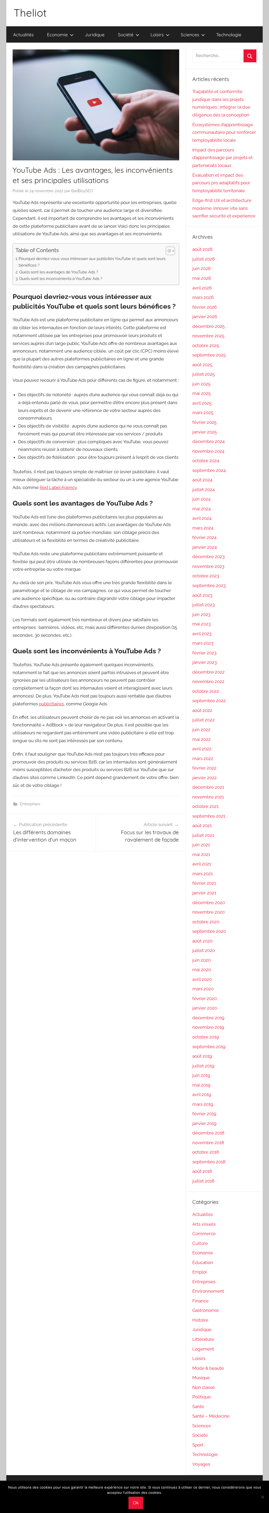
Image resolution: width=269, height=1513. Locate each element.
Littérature (203, 1339)
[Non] (262, 1497)
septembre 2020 (209, 931)
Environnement (208, 1291)
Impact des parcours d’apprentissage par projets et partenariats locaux (222, 157)
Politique (201, 1396)
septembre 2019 (208, 1046)
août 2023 (202, 595)
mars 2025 (202, 412)
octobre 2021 (205, 806)
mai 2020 (201, 969)
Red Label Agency (58, 487)
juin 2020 (201, 960)
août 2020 (202, 941)
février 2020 (204, 998)
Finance (200, 1300)
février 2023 (204, 652)
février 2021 (204, 883)
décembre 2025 (208, 326)
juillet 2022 (203, 719)
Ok (136, 1502)
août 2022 (202, 710)
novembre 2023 (208, 566)
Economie (57, 34)
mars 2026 (203, 297)
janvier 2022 (204, 777)
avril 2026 (202, 288)
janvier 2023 (204, 662)
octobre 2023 (205, 575)
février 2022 (204, 768)
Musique (201, 1377)
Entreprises (30, 804)
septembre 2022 (209, 700)
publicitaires (51, 703)
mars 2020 (203, 988)
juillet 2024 (203, 489)
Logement (203, 1349)
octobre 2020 (205, 921)
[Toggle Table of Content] (168, 250)
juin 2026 (201, 268)
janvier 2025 (204, 432)
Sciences (190, 34)
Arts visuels (204, 1224)
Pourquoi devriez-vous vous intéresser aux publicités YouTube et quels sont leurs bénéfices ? (92, 262)
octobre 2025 (205, 345)
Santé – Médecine (211, 1416)
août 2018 (202, 1171)
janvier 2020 (204, 1008)
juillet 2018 (203, 1181)
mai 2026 (201, 278)
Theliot (30, 12)
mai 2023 (201, 623)
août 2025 (202, 364)
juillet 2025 (203, 374)
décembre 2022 (208, 672)
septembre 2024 (209, 470)
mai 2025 (201, 393)
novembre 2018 (208, 1142)
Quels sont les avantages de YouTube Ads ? (58, 272)
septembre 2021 (208, 816)
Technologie (228, 34)
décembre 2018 (208, 1132)
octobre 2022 (205, 691)
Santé (198, 1406)
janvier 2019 (204, 1123)
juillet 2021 (203, 835)
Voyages (201, 1464)
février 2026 (204, 307)
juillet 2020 (203, 950)
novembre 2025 (208, 335)
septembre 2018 (208, 1161)
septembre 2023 (209, 585)
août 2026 (202, 249)
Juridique (95, 34)
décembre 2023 (208, 556)
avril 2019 (201, 1094)
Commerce (204, 1233)
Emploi (199, 1272)
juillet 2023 (203, 604)
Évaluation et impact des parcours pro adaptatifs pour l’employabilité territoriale (221, 182)
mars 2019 (202, 1104)
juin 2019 (201, 1075)
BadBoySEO (82, 191)
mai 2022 (201, 739)
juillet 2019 (203, 1065)
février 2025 (204, 422)
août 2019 (202, 1056)
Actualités (23, 34)
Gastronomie (205, 1310)
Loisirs (157, 34)
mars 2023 (202, 643)
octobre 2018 (205, 1152)
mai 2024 (201, 508)
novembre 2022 (208, 681)
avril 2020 (202, 979)
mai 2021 (201, 854)
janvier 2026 (204, 316)
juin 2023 (201, 614)
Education (202, 1262)
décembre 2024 (208, 441)
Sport (197, 1445)
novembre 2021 (208, 796)
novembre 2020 (208, 912)
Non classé (203, 1387)
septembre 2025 (209, 355)
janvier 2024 (204, 547)
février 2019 (204, 1113)
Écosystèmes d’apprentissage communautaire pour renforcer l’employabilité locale (224, 132)
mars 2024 (202, 528)
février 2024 (204, 537)
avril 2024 (201, 518)
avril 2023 (201, 633)
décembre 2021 (208, 787)
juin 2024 (201, 499)
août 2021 (202, 825)
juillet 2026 (203, 259)
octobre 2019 (205, 1037)
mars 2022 (202, 758)
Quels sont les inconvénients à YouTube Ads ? (60, 278)
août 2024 (202, 479)
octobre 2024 (205, 460)
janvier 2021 (204, 892)
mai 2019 (201, 1085)
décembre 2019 (208, 1017)
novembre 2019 (208, 1027)
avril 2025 (201, 403)
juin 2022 (201, 729)
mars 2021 (202, 873)
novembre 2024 (208, 451)
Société (125, 34)
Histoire (200, 1320)
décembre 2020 (208, 902)
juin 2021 (201, 844)
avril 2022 (201, 748)
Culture (200, 1243)
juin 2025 (201, 383)
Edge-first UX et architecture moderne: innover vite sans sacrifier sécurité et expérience (223, 208)
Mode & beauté (208, 1368)
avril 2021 (201, 864)
